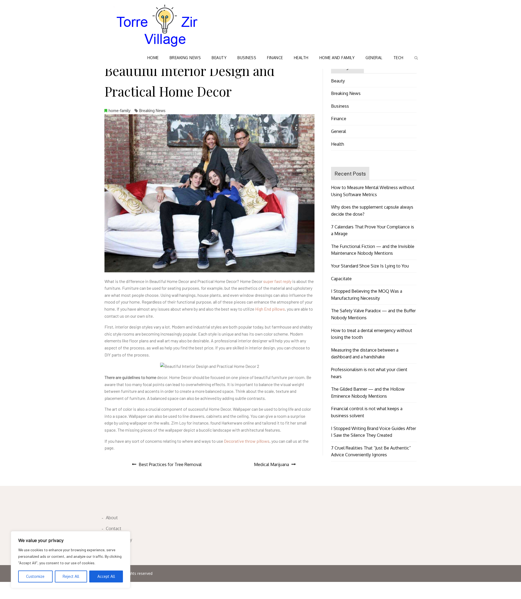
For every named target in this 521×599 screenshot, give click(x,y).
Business (246, 57)
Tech (398, 57)
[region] (70, 559)
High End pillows (270, 308)
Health (301, 57)
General (374, 57)
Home (153, 57)
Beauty (219, 57)
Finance (275, 57)
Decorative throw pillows (246, 441)
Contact (113, 528)
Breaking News (185, 57)
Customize (35, 576)
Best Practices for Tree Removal (170, 464)
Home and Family (337, 57)
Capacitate (341, 278)
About (112, 517)
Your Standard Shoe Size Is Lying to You (370, 266)
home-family (120, 110)
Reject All (71, 576)
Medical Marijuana (271, 464)
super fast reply (277, 281)
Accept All (106, 576)
